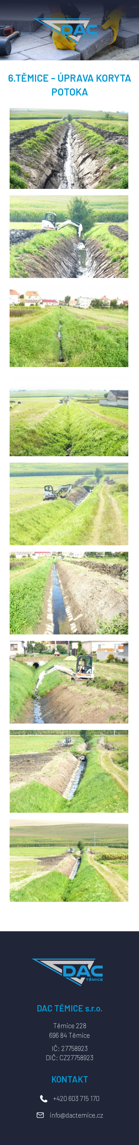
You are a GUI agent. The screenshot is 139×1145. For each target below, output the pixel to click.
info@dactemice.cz (76, 1115)
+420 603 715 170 (76, 1098)
